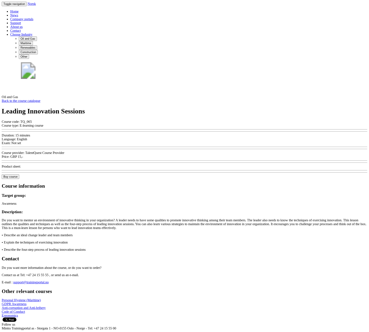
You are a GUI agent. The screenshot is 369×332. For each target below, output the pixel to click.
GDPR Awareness (14, 304)
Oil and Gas (27, 38)
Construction (28, 52)
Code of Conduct (13, 311)
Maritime (25, 43)
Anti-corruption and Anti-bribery (24, 308)
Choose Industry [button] (21, 34)
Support (15, 23)
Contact (15, 30)
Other (23, 56)
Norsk (32, 4)
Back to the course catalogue (21, 101)
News (14, 15)
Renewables (27, 47)
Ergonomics (10, 315)
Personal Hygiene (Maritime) (21, 300)
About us (16, 27)
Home (14, 11)
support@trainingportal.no (31, 282)
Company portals (21, 19)
